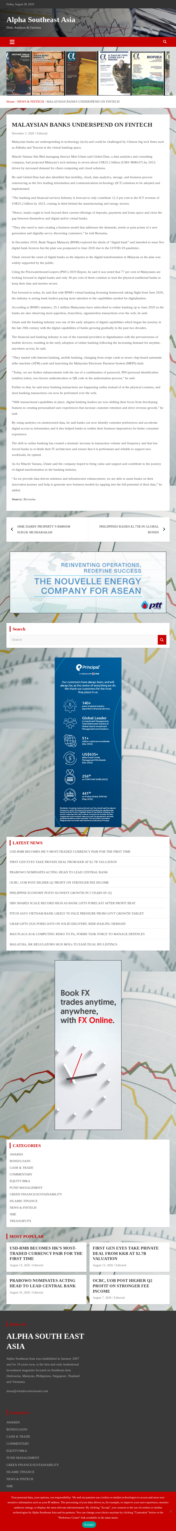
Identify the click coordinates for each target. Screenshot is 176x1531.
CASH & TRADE (21, 1167)
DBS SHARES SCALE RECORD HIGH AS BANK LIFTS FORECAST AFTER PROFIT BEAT (72, 903)
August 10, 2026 (20, 1292)
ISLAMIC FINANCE (24, 1201)
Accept (89, 1524)
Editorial (42, 133)
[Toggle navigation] (12, 42)
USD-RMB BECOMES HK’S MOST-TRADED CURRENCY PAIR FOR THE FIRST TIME (70, 851)
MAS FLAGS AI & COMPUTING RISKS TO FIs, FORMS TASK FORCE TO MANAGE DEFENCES (77, 934)
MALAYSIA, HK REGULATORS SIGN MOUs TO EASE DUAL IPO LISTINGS (63, 944)
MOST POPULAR (26, 1236)
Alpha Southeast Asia (40, 19)
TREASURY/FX (20, 1221)
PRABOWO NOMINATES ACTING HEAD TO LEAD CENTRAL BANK (59, 872)
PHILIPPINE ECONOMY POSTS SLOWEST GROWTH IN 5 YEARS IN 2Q (61, 893)
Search (162, 640)
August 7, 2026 (102, 1297)
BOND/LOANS (20, 1161)
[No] (170, 1511)
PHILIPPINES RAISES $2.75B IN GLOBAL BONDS (129, 529)
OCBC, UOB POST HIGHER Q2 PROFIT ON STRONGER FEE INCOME (59, 882)
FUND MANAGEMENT (26, 1187)
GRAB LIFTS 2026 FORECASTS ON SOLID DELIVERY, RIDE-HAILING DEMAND (68, 923)
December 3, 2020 (23, 133)
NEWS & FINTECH (23, 1207)
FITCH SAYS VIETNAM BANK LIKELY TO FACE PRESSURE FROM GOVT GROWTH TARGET (77, 913)
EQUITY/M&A (20, 1181)
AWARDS (16, 1154)
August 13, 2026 (20, 1265)
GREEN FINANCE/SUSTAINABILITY (36, 1194)
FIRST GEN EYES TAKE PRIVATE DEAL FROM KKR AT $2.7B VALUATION (63, 862)
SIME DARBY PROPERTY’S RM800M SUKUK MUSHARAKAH (43, 529)
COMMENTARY (21, 1174)
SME (13, 1214)
